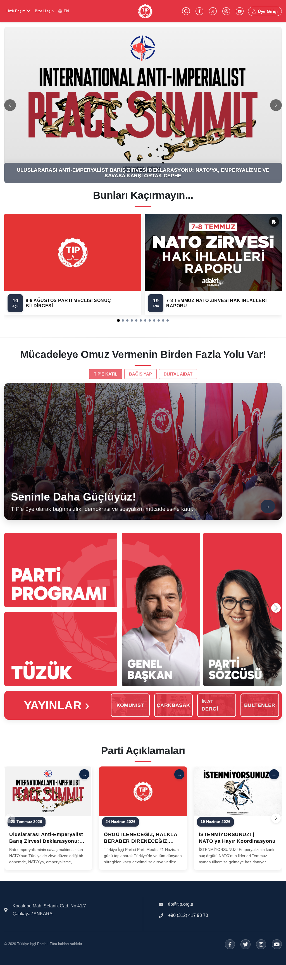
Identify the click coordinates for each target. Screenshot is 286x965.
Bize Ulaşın (44, 11)
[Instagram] (261, 944)
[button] (118, 320)
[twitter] (213, 11)
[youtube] (240, 11)
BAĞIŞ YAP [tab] (140, 374)
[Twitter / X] (245, 944)
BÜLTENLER (259, 705)
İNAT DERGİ (210, 705)
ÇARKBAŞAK (173, 705)
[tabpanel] (143, 451)
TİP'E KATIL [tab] (105, 374)
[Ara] (186, 11)
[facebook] (199, 11)
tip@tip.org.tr (180, 904)
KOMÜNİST (130, 705)
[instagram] (226, 11)
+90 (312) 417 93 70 (188, 915)
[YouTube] (277, 944)
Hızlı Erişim (16, 11)
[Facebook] (230, 944)
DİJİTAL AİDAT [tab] (178, 374)
